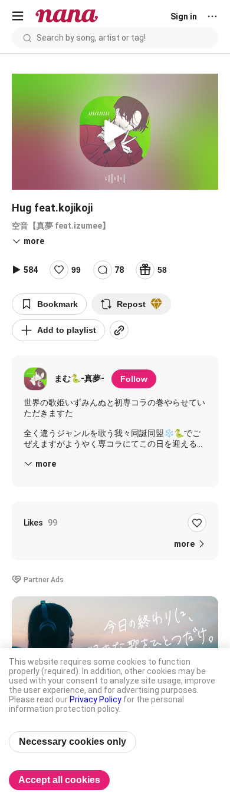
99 (76, 270)
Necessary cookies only (72, 742)
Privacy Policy (95, 699)
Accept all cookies (59, 780)
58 (162, 270)
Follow (133, 379)
